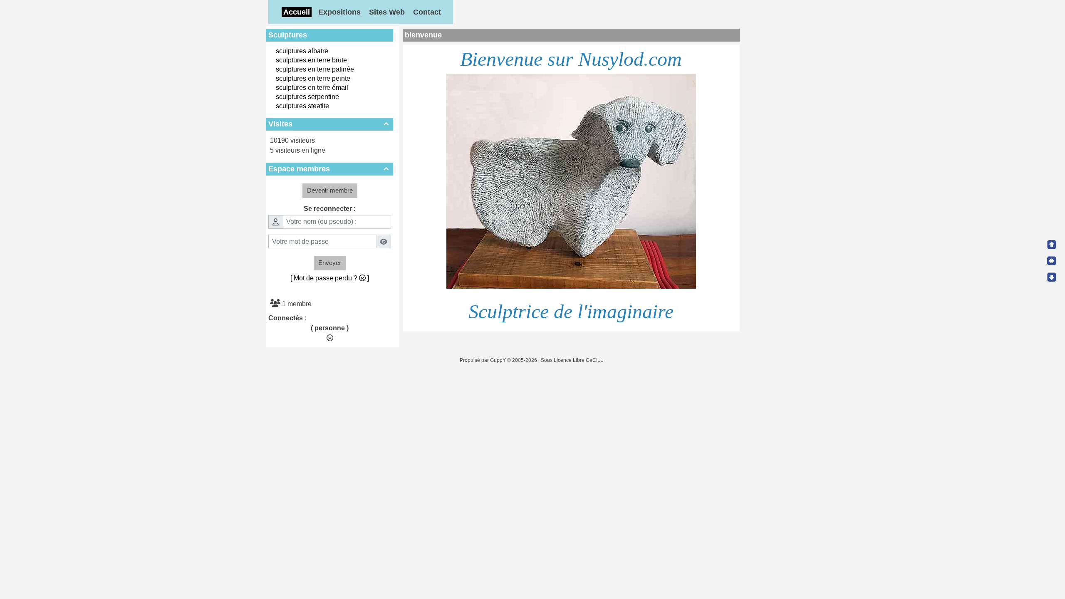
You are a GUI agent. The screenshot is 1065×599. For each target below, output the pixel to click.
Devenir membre (330, 190)
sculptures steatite (302, 105)
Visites (328, 124)
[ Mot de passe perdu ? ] (329, 278)
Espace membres (328, 169)
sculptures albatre (302, 50)
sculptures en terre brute (311, 60)
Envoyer (329, 262)
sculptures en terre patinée (315, 69)
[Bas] (1052, 277)
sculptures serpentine (307, 96)
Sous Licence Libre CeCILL (572, 360)
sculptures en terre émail (312, 87)
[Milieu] (1052, 261)
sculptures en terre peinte (313, 78)
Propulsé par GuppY (483, 360)
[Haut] (1052, 245)
